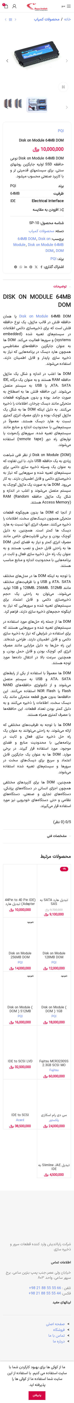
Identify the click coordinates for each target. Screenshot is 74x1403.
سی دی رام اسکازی (54, 1115)
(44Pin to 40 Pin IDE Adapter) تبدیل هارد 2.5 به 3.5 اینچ (20, 904)
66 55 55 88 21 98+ (45, 1288)
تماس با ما (56, 1336)
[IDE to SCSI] (20, 1096)
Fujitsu (54, 1070)
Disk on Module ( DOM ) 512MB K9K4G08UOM (20, 1011)
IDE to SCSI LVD (20, 1061)
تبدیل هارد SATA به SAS (54, 902)
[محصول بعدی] (5, 19)
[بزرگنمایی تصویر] (63, 87)
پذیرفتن (37, 1395)
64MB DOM (27, 239)
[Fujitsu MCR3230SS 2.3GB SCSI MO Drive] (54, 1042)
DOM (60, 251)
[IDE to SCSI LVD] (20, 1042)
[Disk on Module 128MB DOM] (54, 934)
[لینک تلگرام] (15, 267)
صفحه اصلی (55, 1324)
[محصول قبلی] (15, 19)
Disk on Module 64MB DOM (46, 248)
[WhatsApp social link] (20, 267)
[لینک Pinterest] (31, 267)
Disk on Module (33, 316)
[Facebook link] (41, 267)
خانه (67, 19)
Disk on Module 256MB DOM (20, 955)
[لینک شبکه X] (36, 267)
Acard (20, 1120)
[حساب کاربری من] (14, 6)
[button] (67, 61)
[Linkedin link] (25, 267)
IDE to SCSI (20, 1115)
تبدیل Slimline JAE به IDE (54, 1167)
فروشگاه (59, 1330)
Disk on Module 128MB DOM (54, 955)
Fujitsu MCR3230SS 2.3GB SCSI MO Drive (53, 1065)
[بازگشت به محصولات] (10, 19)
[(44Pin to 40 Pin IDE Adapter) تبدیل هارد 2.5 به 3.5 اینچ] (20, 881)
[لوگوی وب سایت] (37, 6)
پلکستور (54, 1120)
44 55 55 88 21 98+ (45, 1293)
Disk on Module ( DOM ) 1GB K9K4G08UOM (54, 1011)
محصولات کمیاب (46, 19)
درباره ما (59, 1341)
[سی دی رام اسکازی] (54, 1096)
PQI (61, 131)
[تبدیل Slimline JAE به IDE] (54, 1146)
